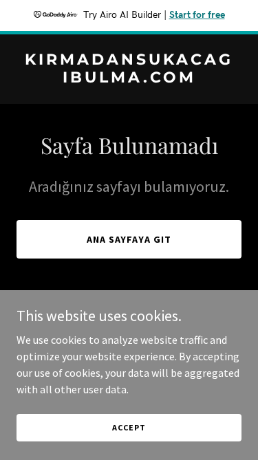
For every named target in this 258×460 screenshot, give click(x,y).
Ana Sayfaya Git (129, 239)
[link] (129, 78)
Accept (128, 427)
